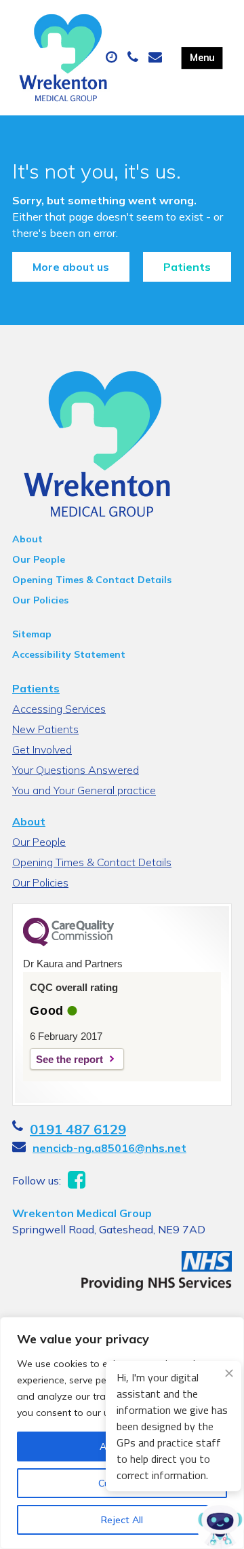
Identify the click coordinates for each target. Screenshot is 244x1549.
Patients (187, 267)
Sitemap (32, 634)
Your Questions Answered (75, 770)
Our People (38, 559)
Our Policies (40, 600)
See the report (69, 1059)
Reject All (122, 1520)
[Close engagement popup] (229, 1373)
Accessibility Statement (68, 654)
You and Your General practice (84, 790)
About (27, 539)
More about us (71, 267)
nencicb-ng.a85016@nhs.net (109, 1148)
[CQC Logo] (68, 942)
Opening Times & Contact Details (91, 580)
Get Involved (42, 749)
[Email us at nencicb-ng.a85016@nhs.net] (156, 57)
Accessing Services (59, 708)
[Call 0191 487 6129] (134, 57)
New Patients (45, 729)
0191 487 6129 (78, 1129)
